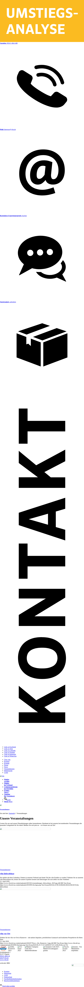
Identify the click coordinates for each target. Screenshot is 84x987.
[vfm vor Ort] (25, 889)
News (6, 767)
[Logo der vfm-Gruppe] (2, 776)
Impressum (7, 973)
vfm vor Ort (5, 934)
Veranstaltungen (9, 769)
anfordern (8, 302)
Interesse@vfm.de (8, 129)
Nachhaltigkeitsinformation (13, 979)
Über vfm (7, 759)
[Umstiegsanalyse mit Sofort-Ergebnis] (42, 41)
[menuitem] (44, 760)
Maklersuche (8, 771)
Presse (6, 765)
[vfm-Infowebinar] (25, 829)
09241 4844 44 (5, 956)
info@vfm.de (4, 958)
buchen (13, 216)
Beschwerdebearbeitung (12, 981)
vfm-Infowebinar (7, 874)
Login (6, 772)
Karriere (6, 761)
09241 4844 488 (9, 43)
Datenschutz (8, 977)
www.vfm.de (4, 960)
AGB (6, 975)
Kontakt (6, 763)
